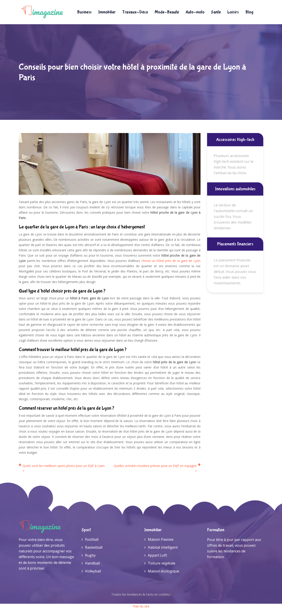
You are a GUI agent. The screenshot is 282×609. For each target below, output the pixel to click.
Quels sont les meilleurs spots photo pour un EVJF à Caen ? (64, 468)
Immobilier (107, 12)
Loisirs (233, 12)
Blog (249, 12)
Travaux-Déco (135, 12)
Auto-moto (195, 12)
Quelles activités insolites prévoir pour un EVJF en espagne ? (155, 468)
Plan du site (141, 606)
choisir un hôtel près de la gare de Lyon (170, 261)
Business (84, 12)
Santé (216, 12)
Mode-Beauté (167, 12)
